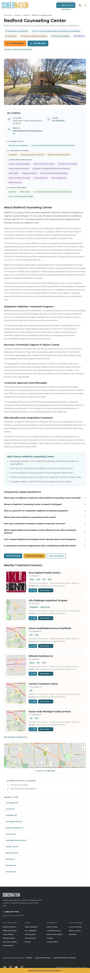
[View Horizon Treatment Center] (16, 693)
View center (44, 590)
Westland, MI (11, 865)
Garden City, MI (12, 847)
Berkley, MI (10, 859)
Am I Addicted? (31, 931)
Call (34, 590)
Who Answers (66, 9)
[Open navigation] (85, 5)
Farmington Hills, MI (14, 822)
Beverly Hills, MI (12, 853)
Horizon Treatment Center (43, 684)
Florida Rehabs (9, 938)
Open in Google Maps (46, 771)
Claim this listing (13, 556)
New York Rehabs (10, 942)
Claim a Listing (74, 931)
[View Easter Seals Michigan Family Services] (16, 720)
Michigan (17, 15)
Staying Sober (30, 938)
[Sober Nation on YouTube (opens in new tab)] (16, 967)
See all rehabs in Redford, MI (15, 737)
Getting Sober (30, 934)
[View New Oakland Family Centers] (16, 581)
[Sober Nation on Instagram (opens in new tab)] (10, 967)
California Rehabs (10, 931)
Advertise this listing (34, 556)
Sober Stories (52, 927)
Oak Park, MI (11, 834)
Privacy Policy (52, 942)
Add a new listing (56, 556)
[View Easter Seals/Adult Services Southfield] (16, 637)
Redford (26, 15)
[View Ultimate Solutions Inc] (16, 665)
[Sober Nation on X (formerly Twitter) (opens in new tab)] (22, 967)
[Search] (80, 5)
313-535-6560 (39, 43)
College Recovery (54, 931)
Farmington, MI (12, 803)
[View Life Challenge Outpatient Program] (16, 609)
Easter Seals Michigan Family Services (50, 711)
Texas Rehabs (8, 934)
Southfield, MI (11, 815)
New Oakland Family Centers (45, 573)
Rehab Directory (9, 927)
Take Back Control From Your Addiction (44, 970)
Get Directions (17, 43)
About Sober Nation (55, 934)
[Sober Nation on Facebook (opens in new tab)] (5, 967)
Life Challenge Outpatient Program (48, 600)
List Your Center (75, 927)
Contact (50, 938)
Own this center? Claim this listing (18, 49)
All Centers (8, 15)
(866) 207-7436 (12, 912)
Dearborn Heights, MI (14, 828)
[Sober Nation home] (15, 5)
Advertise (72, 934)
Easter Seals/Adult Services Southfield (50, 628)
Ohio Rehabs (8, 946)
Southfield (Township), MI (16, 840)
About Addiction (31, 927)
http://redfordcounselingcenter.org (28, 132)
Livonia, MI (10, 809)
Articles (28, 942)
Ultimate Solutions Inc (41, 656)
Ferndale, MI (11, 872)
